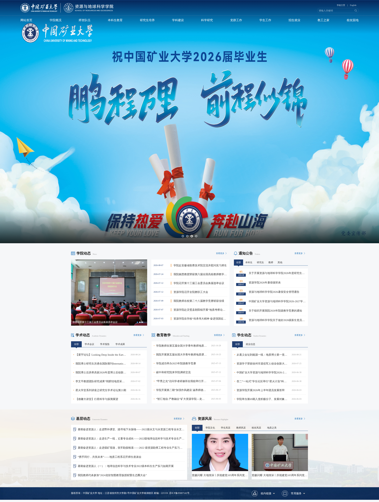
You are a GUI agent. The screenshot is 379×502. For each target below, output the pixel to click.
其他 (280, 262)
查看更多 (220, 253)
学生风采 (225, 427)
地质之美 (272, 427)
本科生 (248, 262)
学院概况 (55, 20)
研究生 (260, 262)
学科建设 (178, 20)
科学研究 (207, 20)
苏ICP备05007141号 (179, 493)
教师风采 (241, 427)
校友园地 (353, 20)
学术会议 (89, 344)
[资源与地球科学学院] (67, 8)
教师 (270, 262)
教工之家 (323, 20)
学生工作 (265, 20)
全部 (238, 262)
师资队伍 (84, 20)
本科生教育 (115, 20)
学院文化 (210, 427)
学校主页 (341, 5)
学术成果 (120, 344)
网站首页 (26, 20)
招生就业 (294, 20)
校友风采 (256, 427)
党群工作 (236, 20)
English (353, 5)
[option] (109, 293)
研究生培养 (147, 20)
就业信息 (250, 344)
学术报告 (105, 344)
